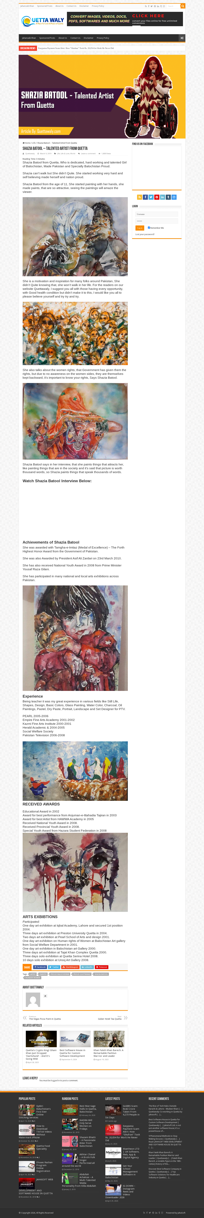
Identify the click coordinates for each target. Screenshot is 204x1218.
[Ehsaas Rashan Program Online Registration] (27, 1166)
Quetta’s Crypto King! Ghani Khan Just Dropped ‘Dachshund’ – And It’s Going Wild (41, 1054)
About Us (59, 6)
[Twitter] (151, 6)
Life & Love (65, 154)
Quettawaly (30, 154)
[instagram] (164, 6)
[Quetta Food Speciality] (27, 1150)
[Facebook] (149, 6)
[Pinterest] (155, 6)
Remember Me (157, 228)
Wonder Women (32, 978)
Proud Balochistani (60, 974)
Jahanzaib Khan (27, 6)
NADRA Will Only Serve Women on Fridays (86, 1124)
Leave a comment (88, 154)
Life (34, 143)
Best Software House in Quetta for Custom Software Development (72, 1053)
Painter (43, 974)
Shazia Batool (101, 974)
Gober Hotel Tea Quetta (109, 1018)
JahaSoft (181, 1213)
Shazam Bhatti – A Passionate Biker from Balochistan (88, 1141)
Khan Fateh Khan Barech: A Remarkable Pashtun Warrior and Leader (108, 1053)
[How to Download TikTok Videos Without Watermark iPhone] (27, 1130)
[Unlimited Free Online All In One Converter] (125, 19)
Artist (33, 974)
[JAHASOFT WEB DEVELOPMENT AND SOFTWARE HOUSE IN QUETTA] (27, 1183)
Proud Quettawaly (81, 974)
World (72, 154)
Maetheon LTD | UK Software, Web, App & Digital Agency (63, 48)
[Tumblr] (161, 6)
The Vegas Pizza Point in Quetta (45, 1018)
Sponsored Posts (44, 6)
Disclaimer (84, 6)
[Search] (183, 6)
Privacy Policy (98, 6)
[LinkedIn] (158, 6)
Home (27, 143)
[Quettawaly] (43, 21)
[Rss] (146, 6)
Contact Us (71, 6)
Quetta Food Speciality (43, 1147)
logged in (55, 1080)
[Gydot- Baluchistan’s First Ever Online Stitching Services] (27, 1110)
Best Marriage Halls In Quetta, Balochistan (88, 1109)
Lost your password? (145, 234)
